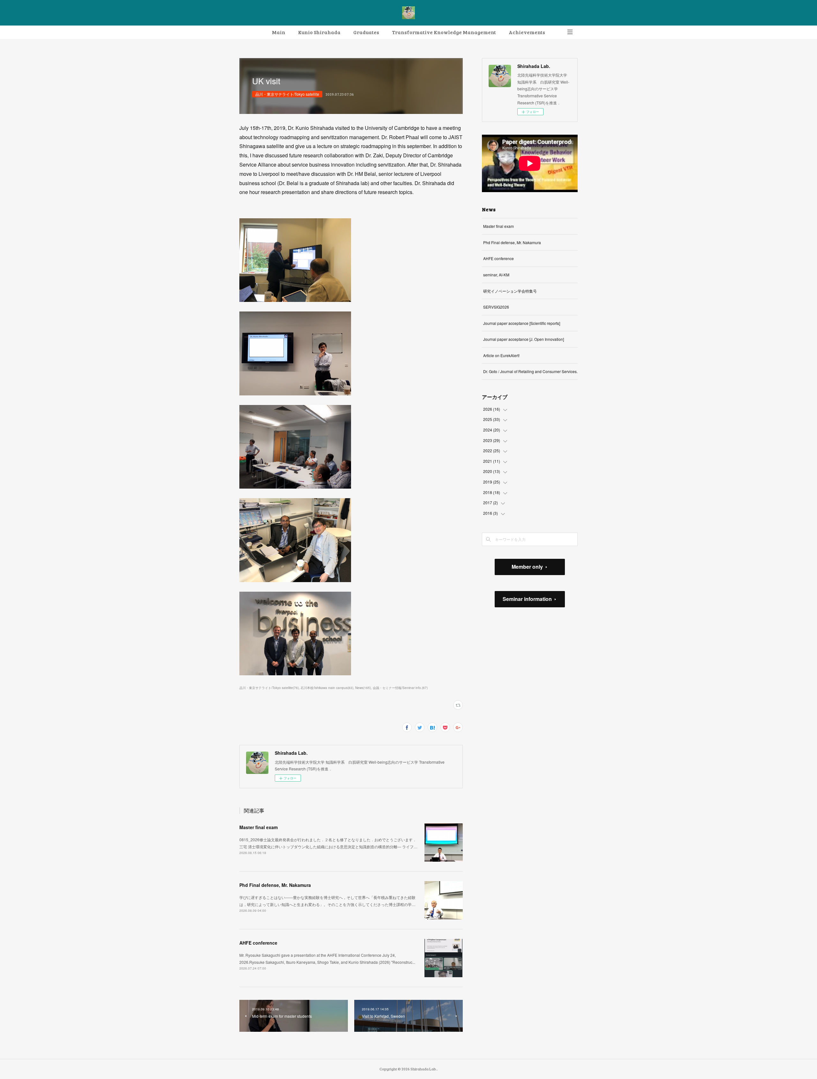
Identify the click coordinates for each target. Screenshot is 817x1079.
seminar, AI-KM (496, 274)
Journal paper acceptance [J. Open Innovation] (523, 339)
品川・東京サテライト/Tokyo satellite (287, 94)
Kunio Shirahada (319, 32)
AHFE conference (258, 943)
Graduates (366, 32)
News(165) (363, 688)
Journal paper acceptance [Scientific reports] (521, 323)
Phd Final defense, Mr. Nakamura (275, 885)
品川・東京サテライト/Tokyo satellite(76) (269, 688)
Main (278, 32)
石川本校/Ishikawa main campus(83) (327, 688)
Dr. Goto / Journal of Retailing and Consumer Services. (530, 371)
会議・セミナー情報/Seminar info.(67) (400, 688)
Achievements (527, 32)
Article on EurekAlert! (501, 355)
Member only (527, 566)
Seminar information (527, 599)
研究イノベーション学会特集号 (510, 291)
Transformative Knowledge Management (444, 32)
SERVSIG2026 (496, 307)
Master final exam (258, 827)
